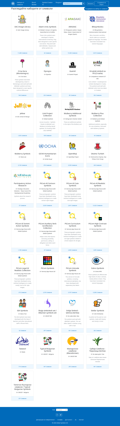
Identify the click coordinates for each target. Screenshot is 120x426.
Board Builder (34, 3)
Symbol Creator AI (47, 3)
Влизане (90, 3)
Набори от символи (20, 3)
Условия (59, 420)
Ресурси (58, 2)
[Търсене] (83, 3)
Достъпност (68, 420)
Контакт (81, 420)
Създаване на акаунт (101, 3)
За (75, 420)
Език (53, 410)
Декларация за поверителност (45, 420)
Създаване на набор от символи (96, 9)
